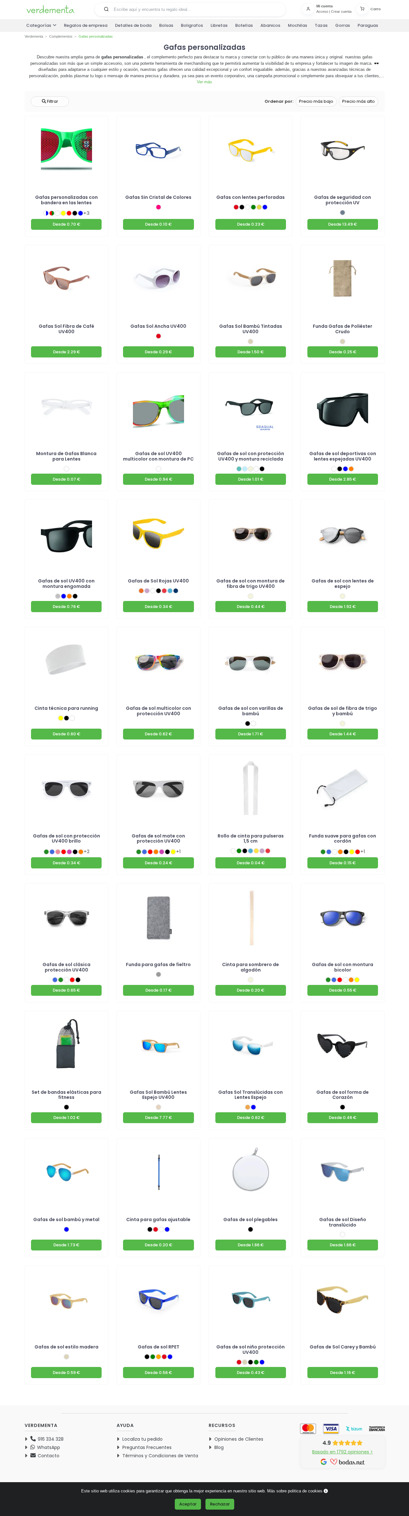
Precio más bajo (316, 101)
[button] (106, 9)
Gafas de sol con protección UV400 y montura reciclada (250, 456)
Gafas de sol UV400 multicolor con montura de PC (158, 456)
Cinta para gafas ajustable (158, 1219)
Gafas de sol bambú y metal (66, 1219)
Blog (219, 1447)
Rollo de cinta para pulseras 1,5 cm (251, 838)
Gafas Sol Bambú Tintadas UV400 (250, 329)
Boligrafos (192, 25)
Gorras (342, 25)
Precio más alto (358, 101)
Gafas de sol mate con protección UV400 (158, 838)
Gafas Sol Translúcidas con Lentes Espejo (250, 1095)
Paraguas (368, 25)
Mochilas (297, 25)
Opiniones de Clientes (238, 1439)
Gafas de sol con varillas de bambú (250, 711)
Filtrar (52, 101)
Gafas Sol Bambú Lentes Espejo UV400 (158, 1095)
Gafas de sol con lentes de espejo (343, 583)
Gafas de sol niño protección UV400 (250, 1349)
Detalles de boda (133, 25)
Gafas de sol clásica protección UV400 (66, 967)
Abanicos (270, 25)
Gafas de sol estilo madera (66, 1347)
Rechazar (220, 1504)
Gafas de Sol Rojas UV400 (158, 581)
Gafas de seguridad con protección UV (342, 200)
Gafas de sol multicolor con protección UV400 (158, 711)
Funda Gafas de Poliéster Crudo (342, 329)
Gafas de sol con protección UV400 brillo (66, 838)
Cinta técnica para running (66, 708)
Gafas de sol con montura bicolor (342, 967)
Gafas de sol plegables (250, 1219)
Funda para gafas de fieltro (158, 964)
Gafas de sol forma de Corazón (342, 1095)
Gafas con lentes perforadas (250, 197)
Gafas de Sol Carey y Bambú (343, 1347)
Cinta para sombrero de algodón (250, 967)
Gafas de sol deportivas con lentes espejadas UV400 (342, 456)
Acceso (322, 11)
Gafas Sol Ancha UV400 (158, 326)
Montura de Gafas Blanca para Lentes (66, 456)
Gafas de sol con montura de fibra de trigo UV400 (250, 583)
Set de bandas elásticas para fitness (66, 1095)
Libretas (219, 25)
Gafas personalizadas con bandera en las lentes (66, 200)
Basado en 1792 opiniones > (342, 1452)
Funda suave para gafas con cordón (342, 838)
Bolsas (166, 25)
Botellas (244, 25)
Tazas (321, 25)
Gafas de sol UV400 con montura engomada (66, 583)
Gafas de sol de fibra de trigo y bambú (342, 711)
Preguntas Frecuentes (147, 1447)
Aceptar (188, 1504)
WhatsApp (48, 1447)
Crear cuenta (341, 11)
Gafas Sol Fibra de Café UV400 (66, 329)
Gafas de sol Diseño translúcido (342, 1222)
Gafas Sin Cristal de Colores (158, 197)
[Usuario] (309, 9)
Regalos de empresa (85, 25)
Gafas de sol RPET (158, 1347)
